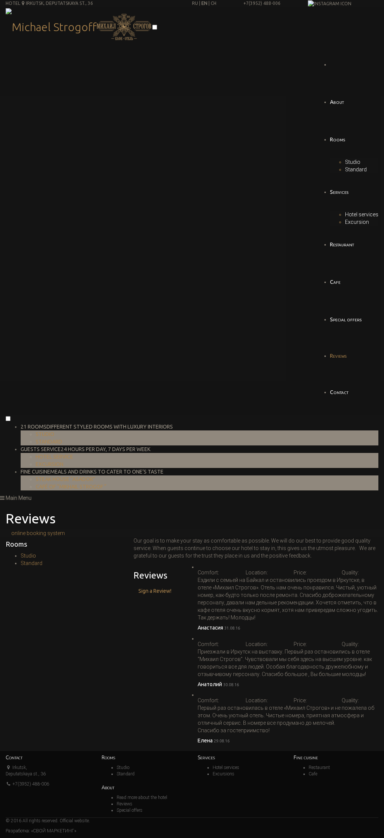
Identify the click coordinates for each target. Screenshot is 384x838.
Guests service (85, 449)
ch (213, 3)
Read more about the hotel (142, 797)
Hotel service (54, 457)
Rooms (337, 139)
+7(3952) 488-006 (261, 3)
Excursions (223, 774)
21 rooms (97, 427)
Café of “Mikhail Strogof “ (71, 487)
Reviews (338, 356)
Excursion (357, 222)
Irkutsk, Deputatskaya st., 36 (59, 3)
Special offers (346, 319)
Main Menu (18, 498)
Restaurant (342, 244)
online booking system (38, 533)
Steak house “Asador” (65, 479)
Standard (356, 169)
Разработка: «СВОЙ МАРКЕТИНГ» (41, 831)
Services (339, 192)
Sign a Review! (154, 591)
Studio (352, 162)
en (204, 3)
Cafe (335, 282)
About (337, 102)
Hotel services (361, 214)
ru (195, 3)
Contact (339, 392)
